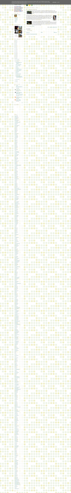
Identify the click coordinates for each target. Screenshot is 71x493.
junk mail (16, 174)
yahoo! (16, 486)
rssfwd (16, 257)
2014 (15, 48)
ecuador (16, 146)
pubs (15, 423)
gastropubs (16, 234)
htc (15, 132)
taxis (15, 457)
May (16, 80)
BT (15, 156)
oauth (15, 398)
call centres (16, 213)
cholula (16, 218)
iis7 (15, 354)
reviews (16, 123)
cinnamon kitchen (17, 307)
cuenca (16, 223)
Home (42, 32)
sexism (16, 436)
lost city (16, 378)
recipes (16, 149)
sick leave (16, 441)
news (15, 393)
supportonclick (16, 261)
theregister (16, 460)
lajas (15, 370)
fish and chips (16, 334)
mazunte (16, 240)
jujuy (15, 368)
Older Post (55, 32)
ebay (15, 127)
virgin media (16, 154)
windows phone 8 (17, 483)
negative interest (17, 243)
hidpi (15, 346)
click (15, 309)
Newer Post (28, 32)
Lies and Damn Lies (18, 65)
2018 (15, 45)
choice (16, 217)
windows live (16, 481)
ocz (15, 400)
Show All (22, 102)
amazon (16, 286)
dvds (15, 325)
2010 (15, 53)
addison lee (16, 281)
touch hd (16, 462)
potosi (15, 421)
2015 (15, 47)
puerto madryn (16, 194)
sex (15, 435)
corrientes (16, 222)
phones (16, 193)
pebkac (16, 413)
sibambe (16, 440)
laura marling (16, 372)
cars (15, 214)
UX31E (16, 177)
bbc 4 (15, 289)
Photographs (16, 17)
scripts (16, 259)
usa (15, 468)
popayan (16, 418)
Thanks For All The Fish (18, 64)
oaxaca (16, 399)
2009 (15, 54)
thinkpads (16, 264)
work (15, 129)
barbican (16, 288)
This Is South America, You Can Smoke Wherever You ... (19, 77)
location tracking (17, 377)
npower (16, 397)
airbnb (15, 284)
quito (15, 424)
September (17, 79)
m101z (16, 239)
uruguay (16, 467)
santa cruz (16, 197)
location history (16, 376)
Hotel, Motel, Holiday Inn (18, 70)
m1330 (16, 379)
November (17, 60)
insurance (16, 357)
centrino (16, 301)
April (16, 81)
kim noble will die (17, 369)
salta (15, 195)
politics (16, 417)
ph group (16, 414)
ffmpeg (16, 333)
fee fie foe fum (16, 331)
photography (16, 245)
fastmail (16, 329)
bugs (15, 170)
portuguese (16, 420)
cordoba (16, 171)
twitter (15, 465)
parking (16, 244)
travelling (16, 463)
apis (15, 179)
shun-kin (16, 439)
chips (15, 305)
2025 (15, 40)
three (15, 265)
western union (16, 480)
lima (15, 374)
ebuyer (16, 327)
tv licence (16, 464)
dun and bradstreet (17, 324)
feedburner (16, 332)
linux (15, 124)
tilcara (15, 461)
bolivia (15, 130)
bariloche (16, 168)
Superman (17, 66)
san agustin (16, 196)
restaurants (16, 133)
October (17, 61)
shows (16, 438)
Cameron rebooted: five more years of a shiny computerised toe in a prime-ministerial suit (19, 94)
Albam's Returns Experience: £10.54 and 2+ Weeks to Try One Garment (19, 87)
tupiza (15, 267)
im (15, 356)
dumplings (16, 323)
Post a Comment (29, 30)
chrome (16, 219)
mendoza (16, 190)
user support (16, 201)
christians (16, 306)
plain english (16, 415)
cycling (16, 126)
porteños (16, 419)
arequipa (16, 287)
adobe (15, 282)
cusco (15, 145)
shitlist (15, 167)
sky (15, 442)
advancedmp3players (17, 283)
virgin (15, 153)
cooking (16, 221)
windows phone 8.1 (17, 484)
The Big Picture (18, 89)
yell (15, 487)
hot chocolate (16, 348)
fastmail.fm (16, 330)
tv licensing (16, 268)
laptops (16, 371)
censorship (16, 215)
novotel (16, 396)
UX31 (15, 279)
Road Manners (17, 71)
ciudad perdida (16, 308)
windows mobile (17, 482)
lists (15, 375)
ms (15, 242)
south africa (16, 445)
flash (15, 335)
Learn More (54, 2)
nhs (15, 148)
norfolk (16, 395)
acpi (15, 280)
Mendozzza (17, 72)
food (15, 131)
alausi (15, 285)
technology (16, 262)
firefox (15, 172)
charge (16, 302)
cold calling (16, 311)
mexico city (16, 241)
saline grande (16, 258)
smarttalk (16, 199)
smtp (15, 444)
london (16, 175)
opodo (15, 401)
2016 (15, 46)
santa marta (16, 198)
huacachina (16, 350)
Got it (58, 2)
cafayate (16, 212)
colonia (16, 312)
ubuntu (16, 466)
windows (16, 155)
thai (15, 459)
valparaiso (16, 176)
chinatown (16, 303)
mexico (16, 147)
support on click (17, 260)
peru (15, 128)
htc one (16, 349)
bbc (15, 169)
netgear (16, 391)
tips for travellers (17, 266)
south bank (16, 446)
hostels (16, 347)
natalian (17, 85)
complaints (16, 220)
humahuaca (16, 237)
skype (15, 443)
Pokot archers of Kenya (18, 90)
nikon (15, 394)
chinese (16, 304)
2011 (15, 52)
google (16, 173)
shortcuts (16, 437)
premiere (16, 422)
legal (15, 238)
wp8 (15, 485)
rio (15, 150)
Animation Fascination (18, 100)
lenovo (16, 373)
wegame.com (16, 479)
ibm (15, 351)
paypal (16, 192)
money (16, 191)
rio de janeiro (16, 151)
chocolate (16, 216)
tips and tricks (16, 152)
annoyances (16, 178)
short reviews (16, 125)
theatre (16, 263)
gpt (15, 235)
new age (16, 392)
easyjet (16, 326)
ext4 (15, 328)
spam (15, 134)
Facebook (16, 18)
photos (16, 246)
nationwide (16, 390)
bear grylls (16, 290)
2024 (15, 41)
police (15, 416)
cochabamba (16, 310)
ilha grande (16, 355)
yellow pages (16, 488)
